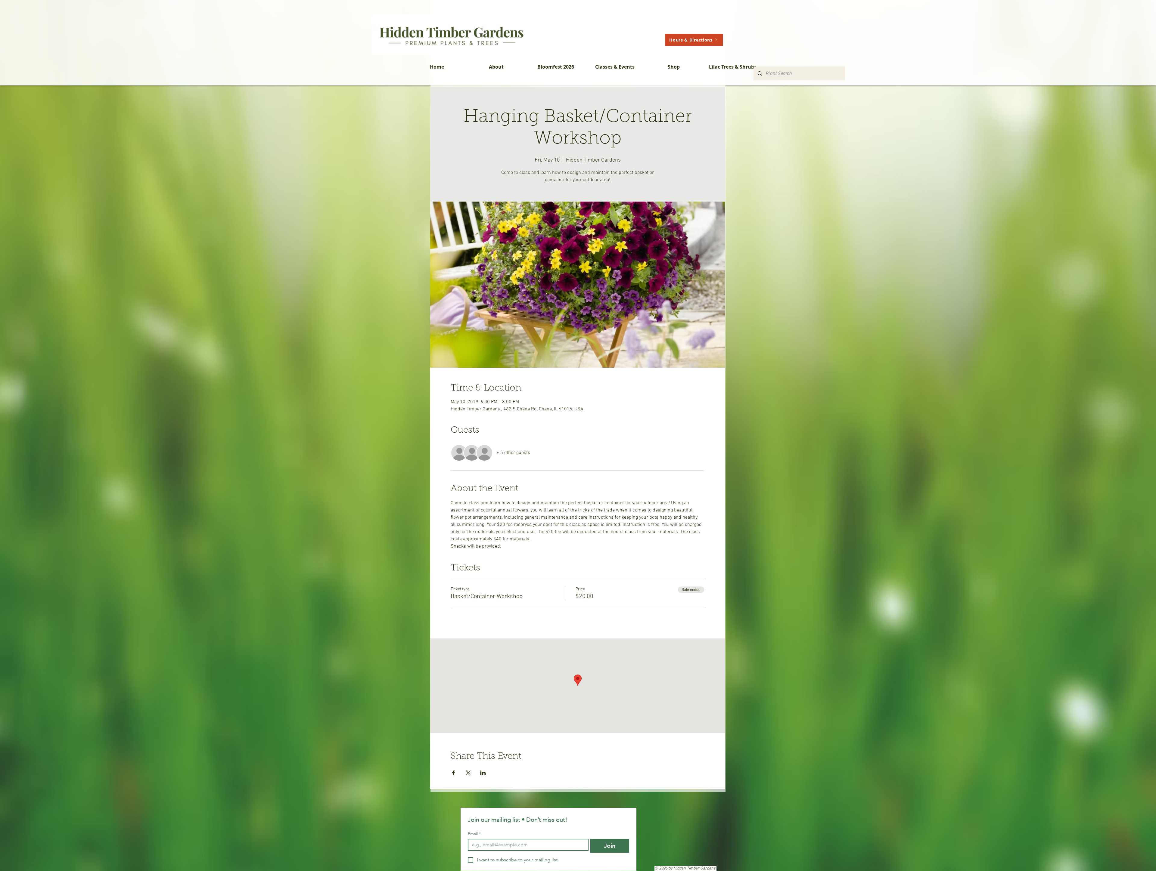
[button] (496, 67)
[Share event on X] (468, 773)
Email (474, 833)
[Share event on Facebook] (453, 773)
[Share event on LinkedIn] (483, 773)
